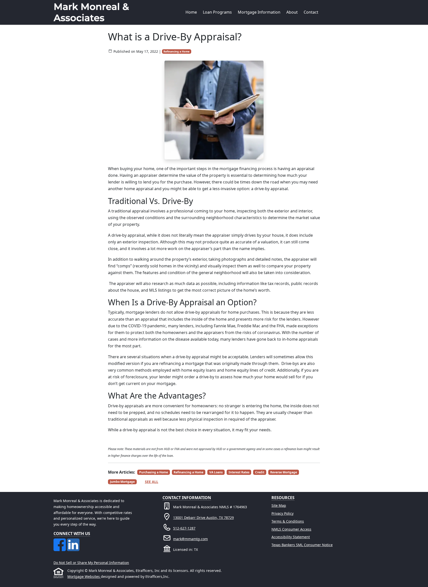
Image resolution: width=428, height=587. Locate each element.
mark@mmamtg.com (190, 538)
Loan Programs (217, 12)
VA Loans (216, 472)
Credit (259, 472)
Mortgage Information (259, 12)
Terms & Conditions (287, 521)
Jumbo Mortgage (122, 482)
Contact (311, 12)
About (292, 12)
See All (151, 481)
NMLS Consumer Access (291, 529)
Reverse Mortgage (283, 472)
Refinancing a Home (176, 51)
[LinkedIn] (73, 541)
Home (191, 12)
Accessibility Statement (290, 537)
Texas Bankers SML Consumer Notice (302, 544)
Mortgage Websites (84, 576)
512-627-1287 (184, 528)
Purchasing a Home (153, 472)
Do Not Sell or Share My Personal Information (91, 562)
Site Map (278, 505)
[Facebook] (60, 541)
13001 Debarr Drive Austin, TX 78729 (203, 517)
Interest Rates (239, 472)
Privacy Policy (282, 513)
